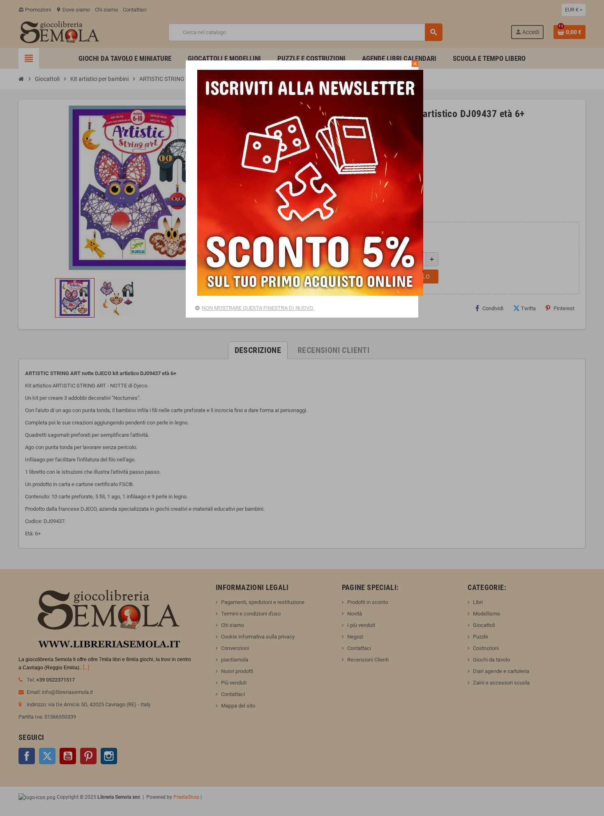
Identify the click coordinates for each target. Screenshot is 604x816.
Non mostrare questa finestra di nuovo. (258, 308)
